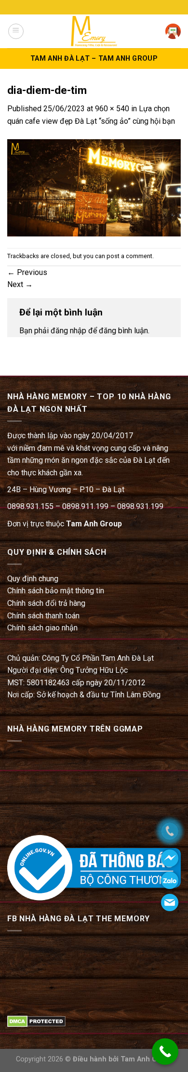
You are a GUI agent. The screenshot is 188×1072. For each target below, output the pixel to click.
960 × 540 (112, 108)
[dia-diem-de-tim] (94, 187)
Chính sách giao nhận (42, 627)
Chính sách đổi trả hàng (46, 603)
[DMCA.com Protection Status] (36, 1020)
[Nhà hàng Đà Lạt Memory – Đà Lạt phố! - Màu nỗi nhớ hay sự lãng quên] (94, 31)
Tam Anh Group (94, 523)
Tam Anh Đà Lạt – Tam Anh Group (94, 58)
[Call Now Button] (165, 1051)
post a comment (129, 256)
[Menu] (16, 31)
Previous (27, 272)
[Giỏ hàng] (173, 31)
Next (20, 284)
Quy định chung (32, 578)
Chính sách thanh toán (43, 615)
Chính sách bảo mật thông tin (55, 590)
